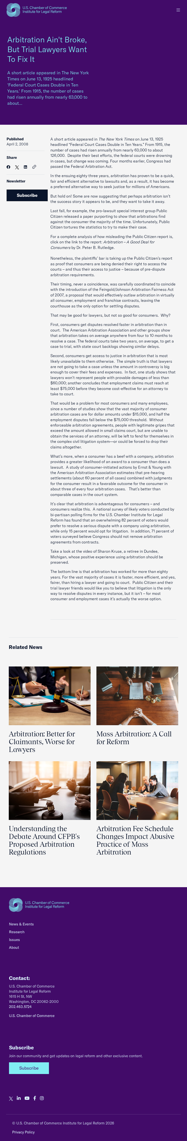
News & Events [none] (21, 924)
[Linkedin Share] (25, 167)
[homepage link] (37, 10)
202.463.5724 (20, 1006)
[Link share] (34, 167)
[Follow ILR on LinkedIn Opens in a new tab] (19, 1098)
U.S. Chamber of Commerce (32, 1015)
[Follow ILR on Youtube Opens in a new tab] (27, 1098)
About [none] (14, 947)
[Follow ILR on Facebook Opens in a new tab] (34, 1098)
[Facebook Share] (8, 167)
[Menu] (178, 10)
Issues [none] (14, 939)
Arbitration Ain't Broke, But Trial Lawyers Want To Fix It (47, 49)
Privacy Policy (23, 1132)
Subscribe (27, 195)
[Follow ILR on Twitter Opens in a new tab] (11, 1098)
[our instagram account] (42, 1098)
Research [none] (17, 932)
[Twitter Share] (17, 167)
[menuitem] (93, 925)
